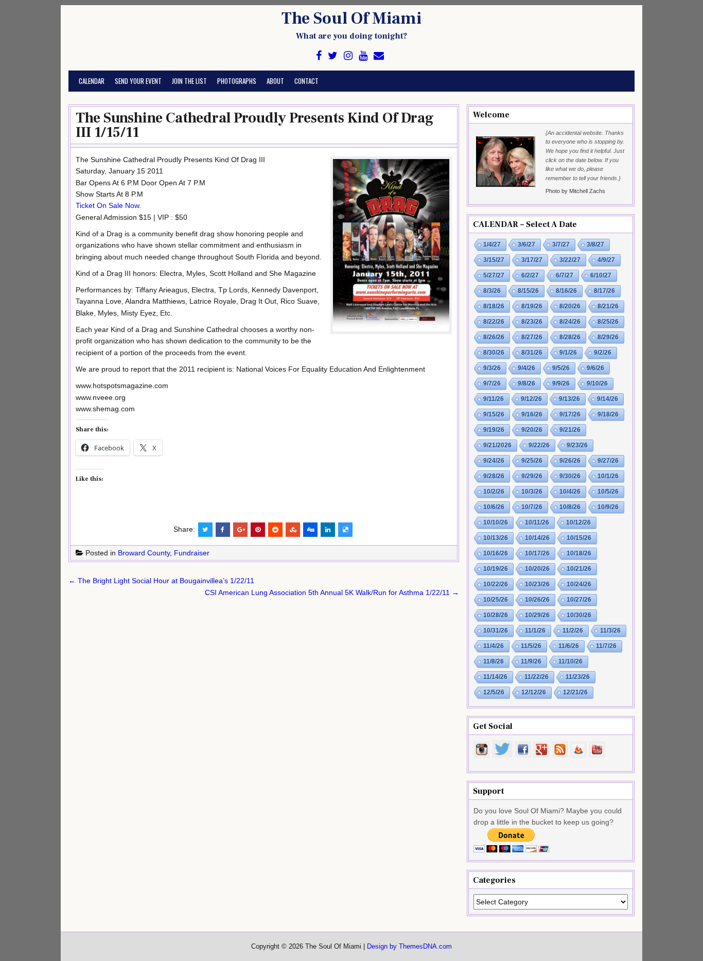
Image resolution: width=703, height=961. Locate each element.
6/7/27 (564, 275)
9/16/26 (531, 414)
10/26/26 (537, 599)
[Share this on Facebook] (223, 529)
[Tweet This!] (205, 529)
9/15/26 (493, 414)
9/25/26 (531, 460)
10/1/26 (608, 476)
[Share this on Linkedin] (328, 529)
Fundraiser (191, 553)
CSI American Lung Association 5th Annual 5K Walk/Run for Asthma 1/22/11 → (332, 592)
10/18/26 (579, 553)
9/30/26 (570, 476)
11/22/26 (536, 676)
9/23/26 (577, 445)
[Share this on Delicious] (345, 529)
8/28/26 (570, 337)
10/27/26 (579, 599)
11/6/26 (568, 646)
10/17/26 (537, 553)
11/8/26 (493, 661)
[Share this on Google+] (240, 529)
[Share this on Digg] (310, 529)
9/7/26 (492, 383)
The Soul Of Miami (351, 18)
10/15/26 (579, 537)
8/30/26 (493, 352)
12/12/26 (533, 692)
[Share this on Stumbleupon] (293, 529)
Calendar (91, 81)
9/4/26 (526, 368)
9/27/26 (608, 460)
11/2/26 (573, 630)
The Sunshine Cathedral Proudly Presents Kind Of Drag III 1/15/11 (255, 125)
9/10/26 (597, 383)
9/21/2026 (497, 445)
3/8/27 (595, 244)
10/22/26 (495, 584)
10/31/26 (495, 630)
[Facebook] (319, 55)
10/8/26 (570, 507)
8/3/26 (492, 290)
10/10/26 (495, 522)
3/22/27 (570, 260)
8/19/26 (531, 306)
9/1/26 (568, 352)
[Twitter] (333, 55)
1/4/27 (492, 244)
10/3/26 (531, 491)
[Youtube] (363, 55)
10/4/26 (570, 491)
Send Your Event (138, 81)
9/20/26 (531, 429)
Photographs (236, 81)
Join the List (189, 81)
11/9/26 (531, 661)
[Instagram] (348, 55)
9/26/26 (570, 460)
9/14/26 (607, 399)
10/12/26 (578, 522)
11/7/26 (606, 646)
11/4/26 (493, 646)
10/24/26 (579, 584)
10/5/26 (608, 491)
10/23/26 (537, 584)
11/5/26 (531, 646)
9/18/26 (608, 414)
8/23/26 (531, 321)
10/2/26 (493, 491)
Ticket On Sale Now (107, 205)
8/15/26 (528, 290)
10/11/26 (537, 522)
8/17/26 (604, 290)
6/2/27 (530, 275)
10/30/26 (579, 615)
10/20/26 (537, 568)
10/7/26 (531, 507)
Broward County (144, 553)
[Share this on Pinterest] (258, 529)
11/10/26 (570, 661)
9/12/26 (531, 399)
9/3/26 (492, 368)
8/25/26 (608, 321)
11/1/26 (535, 630)
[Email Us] (379, 55)
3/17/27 (531, 260)
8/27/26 (531, 337)
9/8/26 (526, 383)
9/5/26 (561, 368)
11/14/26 (495, 676)
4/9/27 (606, 260)
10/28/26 (495, 615)
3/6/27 (526, 244)
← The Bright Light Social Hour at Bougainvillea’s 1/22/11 (161, 580)
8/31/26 (531, 352)
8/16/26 (566, 290)
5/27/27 (493, 275)
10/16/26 (495, 553)
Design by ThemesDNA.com (409, 946)
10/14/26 (537, 537)
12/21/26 (575, 692)
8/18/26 (493, 306)
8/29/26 (608, 337)
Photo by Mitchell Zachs (575, 191)
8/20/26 (570, 306)
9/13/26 (569, 399)
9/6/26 (595, 368)
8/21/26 (608, 306)
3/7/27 (561, 244)
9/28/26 (493, 476)
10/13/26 (495, 537)
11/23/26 (578, 676)
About (275, 81)
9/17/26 (570, 414)
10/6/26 (493, 507)
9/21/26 (570, 429)
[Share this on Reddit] (275, 529)
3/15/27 (493, 260)
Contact (306, 81)
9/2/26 (602, 352)
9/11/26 (493, 399)
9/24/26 (493, 460)
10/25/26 (495, 599)
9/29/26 (531, 476)
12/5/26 (493, 692)
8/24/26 (570, 321)
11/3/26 (610, 630)
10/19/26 (495, 568)
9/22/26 (539, 445)
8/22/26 (493, 321)
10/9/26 (608, 507)
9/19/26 (493, 429)
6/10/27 (600, 275)
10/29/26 (537, 615)
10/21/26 (579, 568)
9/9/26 (561, 383)
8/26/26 (493, 337)
